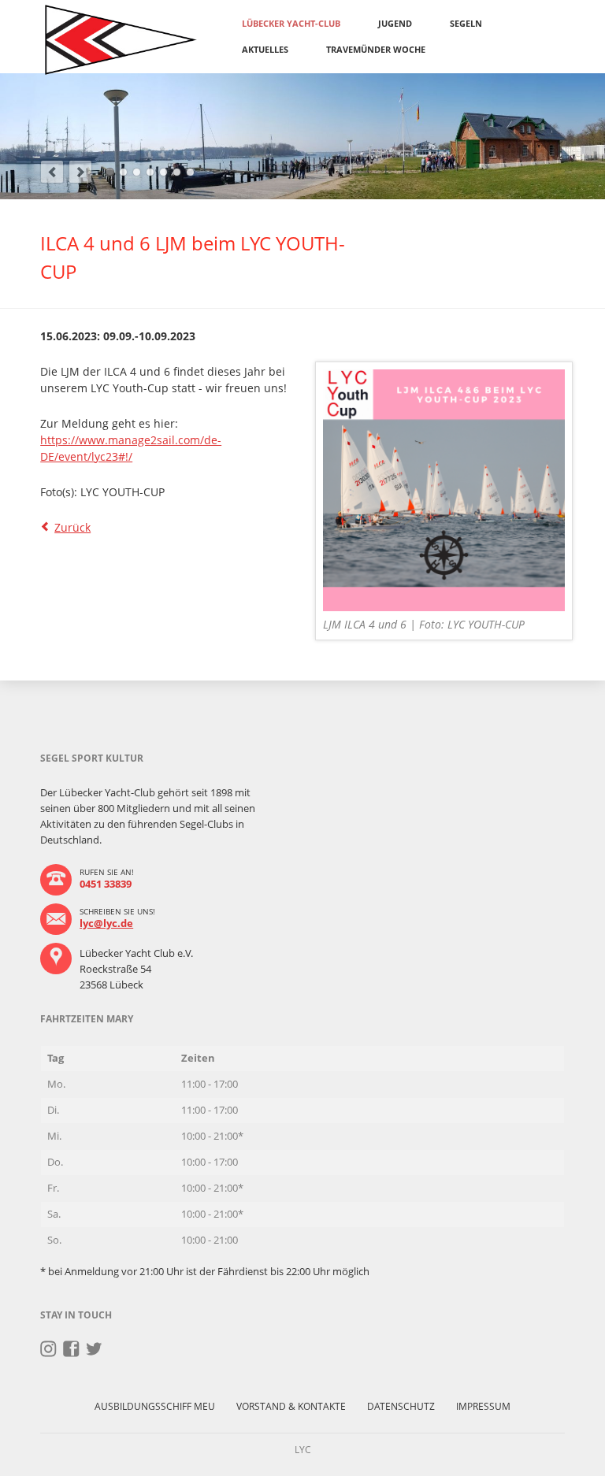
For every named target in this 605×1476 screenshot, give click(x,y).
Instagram (48, 1349)
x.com (94, 1349)
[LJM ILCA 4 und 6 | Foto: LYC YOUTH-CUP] (444, 490)
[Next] (80, 172)
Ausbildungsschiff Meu (155, 1406)
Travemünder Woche (375, 49)
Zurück (72, 527)
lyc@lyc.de (106, 923)
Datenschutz (401, 1406)
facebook (71, 1349)
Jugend (395, 23)
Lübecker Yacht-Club (291, 23)
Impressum (483, 1406)
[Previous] (52, 172)
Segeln (466, 23)
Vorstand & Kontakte (291, 1406)
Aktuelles (265, 49)
